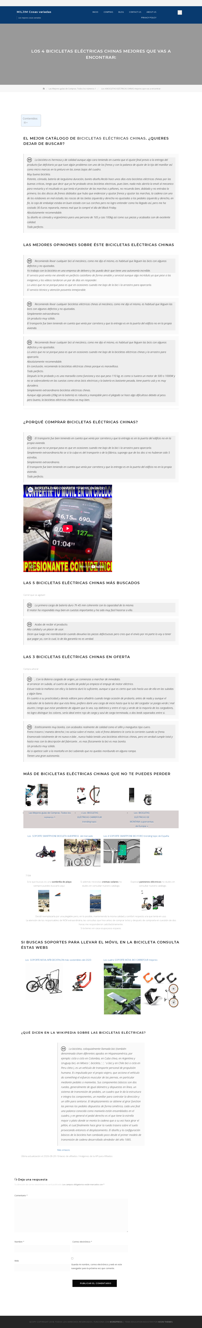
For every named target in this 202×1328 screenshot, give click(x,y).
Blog (121, 12)
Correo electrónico (82, 1241)
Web (16, 1260)
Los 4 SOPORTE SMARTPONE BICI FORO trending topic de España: (136, 835)
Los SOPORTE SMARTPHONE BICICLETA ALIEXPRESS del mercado (60, 835)
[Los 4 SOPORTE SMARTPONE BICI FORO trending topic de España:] (140, 840)
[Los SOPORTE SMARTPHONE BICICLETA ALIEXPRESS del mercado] (64, 840)
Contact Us (135, 12)
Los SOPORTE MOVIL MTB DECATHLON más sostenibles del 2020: (58, 959)
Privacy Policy (148, 17)
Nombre (19, 1241)
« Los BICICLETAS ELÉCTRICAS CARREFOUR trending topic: (89, 817)
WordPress (116, 1321)
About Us (151, 12)
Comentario (21, 1195)
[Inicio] (44, 88)
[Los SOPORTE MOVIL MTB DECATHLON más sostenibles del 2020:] (62, 964)
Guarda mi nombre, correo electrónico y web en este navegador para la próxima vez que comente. (96, 1266)
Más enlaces (63, 1149)
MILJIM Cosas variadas (34, 12)
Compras (108, 12)
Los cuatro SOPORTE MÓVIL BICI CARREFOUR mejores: (131, 959)
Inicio (95, 12)
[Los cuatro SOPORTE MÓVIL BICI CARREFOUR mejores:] (141, 964)
